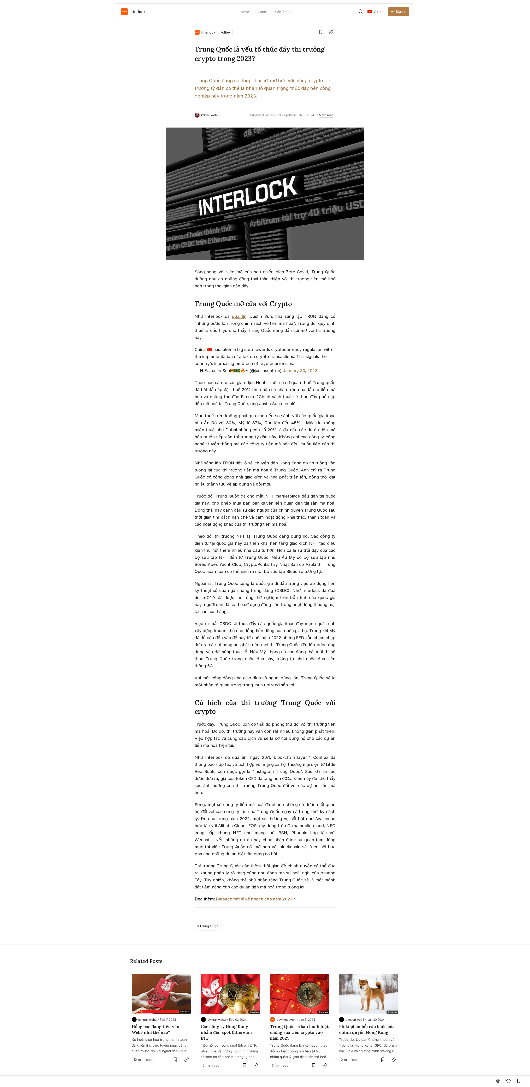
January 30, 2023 (300, 370)
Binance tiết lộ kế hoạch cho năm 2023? (255, 899)
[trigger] (360, 11)
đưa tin (239, 316)
